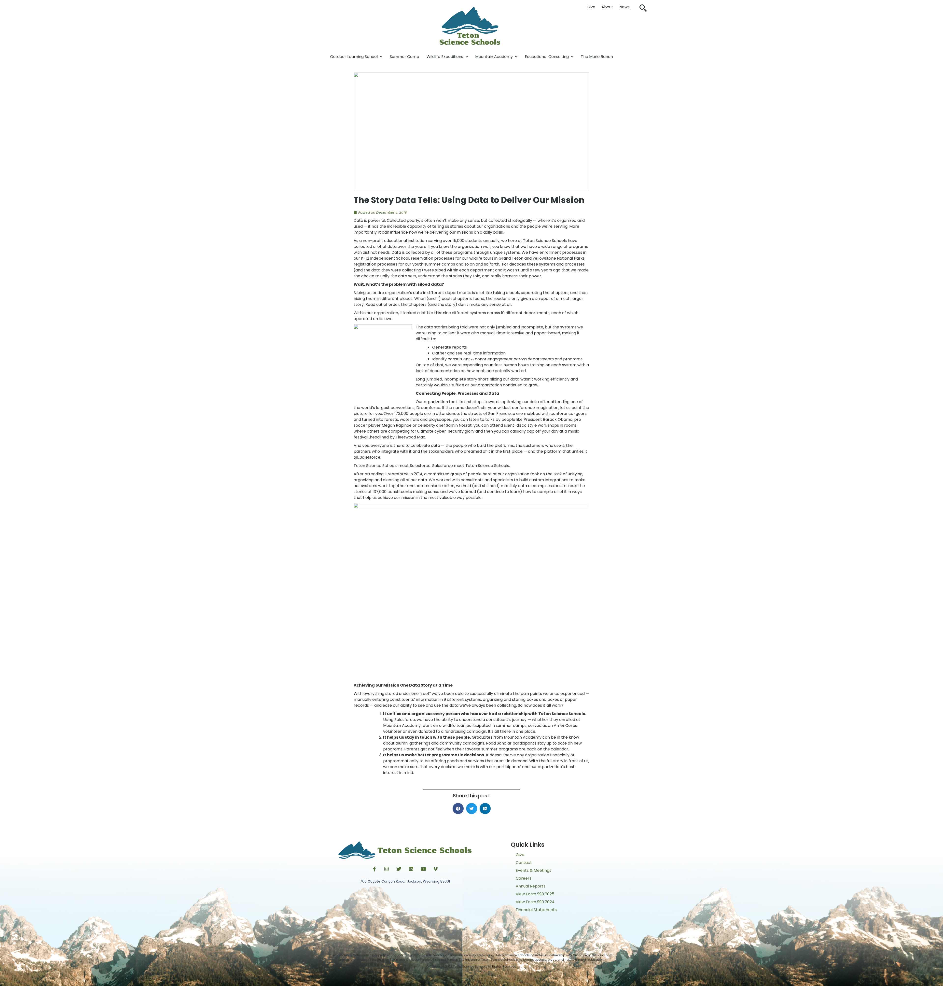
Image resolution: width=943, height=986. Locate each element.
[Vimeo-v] (435, 869)
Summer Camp (404, 56)
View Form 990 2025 (535, 894)
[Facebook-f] (374, 869)
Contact (524, 862)
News (624, 7)
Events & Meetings (533, 870)
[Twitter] (398, 869)
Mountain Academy (494, 56)
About (607, 7)
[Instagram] (386, 869)
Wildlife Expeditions (445, 56)
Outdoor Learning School (354, 56)
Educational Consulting (547, 56)
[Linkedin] (411, 869)
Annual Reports (530, 886)
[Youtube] (423, 869)
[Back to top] (471, 977)
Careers (523, 878)
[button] (643, 8)
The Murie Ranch (597, 56)
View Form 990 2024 (535, 902)
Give (591, 7)
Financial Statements (536, 910)
